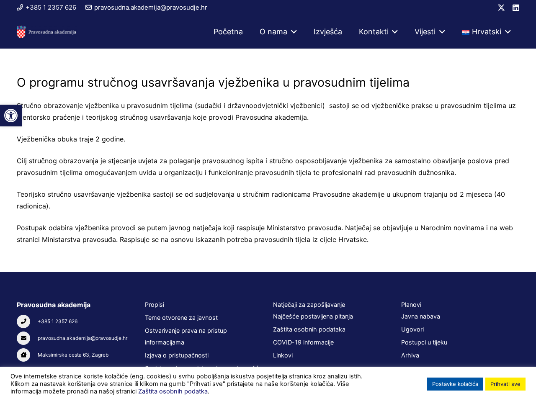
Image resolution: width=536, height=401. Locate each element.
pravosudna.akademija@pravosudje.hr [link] (82, 338)
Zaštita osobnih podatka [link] (173, 391)
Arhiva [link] (410, 355)
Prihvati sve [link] (505, 383)
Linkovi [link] (283, 355)
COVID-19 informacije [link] (303, 342)
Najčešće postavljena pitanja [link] (313, 316)
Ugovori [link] (412, 329)
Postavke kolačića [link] (455, 383)
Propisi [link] (154, 304)
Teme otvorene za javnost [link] (181, 317)
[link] (11, 115)
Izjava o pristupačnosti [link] (177, 355)
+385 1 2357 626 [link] (57, 321)
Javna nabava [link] (420, 316)
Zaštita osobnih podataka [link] (309, 329)
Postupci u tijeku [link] (424, 342)
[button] (292, 32)
